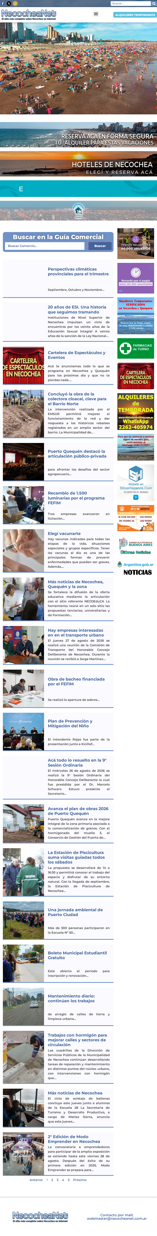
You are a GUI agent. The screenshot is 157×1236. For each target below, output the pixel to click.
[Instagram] (15, 3)
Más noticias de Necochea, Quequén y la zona (76, 584)
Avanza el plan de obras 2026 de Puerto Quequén (78, 811)
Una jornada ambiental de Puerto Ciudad (75, 912)
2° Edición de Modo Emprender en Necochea (74, 1139)
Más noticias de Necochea (75, 1093)
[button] (96, 14)
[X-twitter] (8, 3)
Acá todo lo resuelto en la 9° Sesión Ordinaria (77, 762)
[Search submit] (154, 3)
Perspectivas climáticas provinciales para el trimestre (78, 271)
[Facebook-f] (2, 3)
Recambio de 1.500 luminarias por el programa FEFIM (76, 498)
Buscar (100, 246)
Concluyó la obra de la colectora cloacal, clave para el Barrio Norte (77, 399)
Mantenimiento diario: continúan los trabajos (71, 998)
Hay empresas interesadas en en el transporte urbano (76, 632)
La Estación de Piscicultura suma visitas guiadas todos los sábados (76, 857)
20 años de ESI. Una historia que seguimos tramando (77, 309)
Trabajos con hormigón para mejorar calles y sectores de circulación (77, 1040)
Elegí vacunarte (64, 533)
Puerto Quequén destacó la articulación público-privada (77, 453)
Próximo (80, 1180)
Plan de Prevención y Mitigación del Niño (70, 723)
